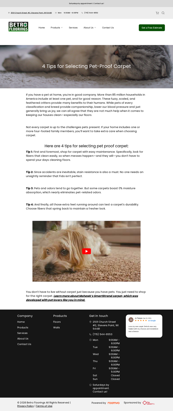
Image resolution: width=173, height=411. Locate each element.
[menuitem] (41, 28)
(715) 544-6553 (91, 13)
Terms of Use (44, 406)
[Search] (163, 13)
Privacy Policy (25, 406)
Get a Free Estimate (152, 27)
